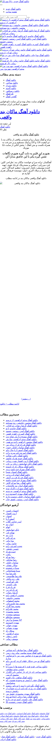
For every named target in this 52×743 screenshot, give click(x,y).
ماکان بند (24, 134)
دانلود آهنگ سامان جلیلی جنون (20, 447)
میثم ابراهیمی (12, 633)
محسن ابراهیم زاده (15, 595)
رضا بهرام (10, 557)
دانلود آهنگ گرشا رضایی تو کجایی (21, 425)
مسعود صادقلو (13, 617)
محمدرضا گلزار (13, 606)
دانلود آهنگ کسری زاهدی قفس (20, 434)
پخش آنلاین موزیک (18, 721)
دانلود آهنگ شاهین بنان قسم (19, 677)
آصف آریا (10, 519)
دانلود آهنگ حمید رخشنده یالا (19, 702)
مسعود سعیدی (13, 614)
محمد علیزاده (12, 609)
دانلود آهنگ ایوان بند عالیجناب (19, 486)
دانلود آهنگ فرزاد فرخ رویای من (21, 445)
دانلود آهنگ (11, 80)
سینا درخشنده (12, 568)
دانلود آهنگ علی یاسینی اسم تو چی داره (24, 699)
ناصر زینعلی (11, 636)
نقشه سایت (11, 11)
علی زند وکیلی (12, 579)
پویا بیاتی (10, 541)
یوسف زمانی (12, 639)
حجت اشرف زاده (14, 546)
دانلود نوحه (36, 719)
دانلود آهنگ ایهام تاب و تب (18, 475)
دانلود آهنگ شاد (33, 716)
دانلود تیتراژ (11, 85)
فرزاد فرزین (11, 590)
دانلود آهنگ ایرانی (8, 739)
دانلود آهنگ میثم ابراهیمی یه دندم (21, 491)
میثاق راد (10, 631)
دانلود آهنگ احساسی (23, 714)
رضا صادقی (11, 560)
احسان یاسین (12, 511)
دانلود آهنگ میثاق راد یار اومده (20, 466)
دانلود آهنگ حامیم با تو (16, 428)
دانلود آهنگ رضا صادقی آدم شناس (22, 650)
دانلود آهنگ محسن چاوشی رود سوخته (24, 423)
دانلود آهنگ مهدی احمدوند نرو (19, 494)
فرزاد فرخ (10, 587)
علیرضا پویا (11, 573)
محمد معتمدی (12, 612)
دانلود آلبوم (11, 88)
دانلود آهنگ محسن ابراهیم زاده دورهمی (24, 442)
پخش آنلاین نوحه (5, 721)
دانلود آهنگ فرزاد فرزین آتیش (20, 477)
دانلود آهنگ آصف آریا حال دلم (20, 450)
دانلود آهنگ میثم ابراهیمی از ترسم (22, 420)
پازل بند (9, 535)
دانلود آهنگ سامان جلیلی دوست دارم (23, 496)
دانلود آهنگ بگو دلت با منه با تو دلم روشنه (25, 686)
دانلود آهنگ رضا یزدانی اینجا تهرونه (22, 696)
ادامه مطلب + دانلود (9, 404)
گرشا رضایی (12, 592)
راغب (8, 554)
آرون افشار (11, 513)
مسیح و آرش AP (14, 620)
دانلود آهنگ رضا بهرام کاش (18, 483)
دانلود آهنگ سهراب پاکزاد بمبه (20, 488)
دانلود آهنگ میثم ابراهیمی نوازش (21, 439)
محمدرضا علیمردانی (15, 603)
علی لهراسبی (12, 581)
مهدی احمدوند (12, 622)
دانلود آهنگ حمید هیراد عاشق (19, 458)
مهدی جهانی (11, 625)
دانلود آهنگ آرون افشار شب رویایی (22, 461)
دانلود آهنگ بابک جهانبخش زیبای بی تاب (24, 464)
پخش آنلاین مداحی (6, 719)
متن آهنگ (29, 719)
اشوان (9, 516)
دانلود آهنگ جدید (13, 9)
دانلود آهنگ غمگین (6, 716)
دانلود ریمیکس (12, 91)
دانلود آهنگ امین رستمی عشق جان (22, 499)
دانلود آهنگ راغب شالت (17, 455)
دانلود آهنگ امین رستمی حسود (20, 431)
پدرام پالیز (10, 538)
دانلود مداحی (12, 83)
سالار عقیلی (11, 565)
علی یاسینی (11, 584)
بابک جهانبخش (12, 530)
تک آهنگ (9, 94)
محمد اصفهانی (12, 601)
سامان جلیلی (12, 562)
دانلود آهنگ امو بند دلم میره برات (21, 453)
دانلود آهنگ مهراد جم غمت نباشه (21, 480)
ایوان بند (9, 524)
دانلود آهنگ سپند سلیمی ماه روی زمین (24, 653)
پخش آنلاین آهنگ (19, 719)
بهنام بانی (10, 532)
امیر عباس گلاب (13, 521)
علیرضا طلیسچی (14, 576)
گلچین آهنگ (11, 96)
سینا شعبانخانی (13, 571)
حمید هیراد (11, 551)
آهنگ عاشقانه (44, 714)
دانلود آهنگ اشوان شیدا (16, 472)
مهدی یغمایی (12, 628)
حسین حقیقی (12, 549)
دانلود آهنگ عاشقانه (20, 716)
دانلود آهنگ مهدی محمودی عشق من (23, 694)
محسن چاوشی (13, 598)
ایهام (8, 527)
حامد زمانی (11, 543)
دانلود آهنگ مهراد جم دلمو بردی (20, 469)
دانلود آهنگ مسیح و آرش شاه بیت (21, 436)
